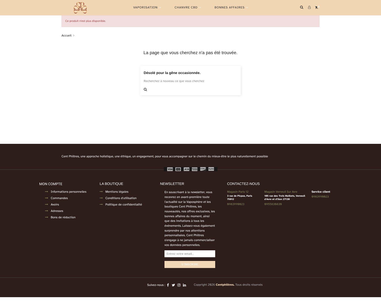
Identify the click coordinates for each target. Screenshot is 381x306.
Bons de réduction (63, 217)
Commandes (59, 198)
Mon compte (50, 184)
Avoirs (55, 205)
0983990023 (235, 204)
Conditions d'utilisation (120, 198)
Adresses (57, 211)
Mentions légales (116, 192)
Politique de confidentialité (123, 205)
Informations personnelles (68, 192)
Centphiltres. (225, 285)
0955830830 (273, 204)
